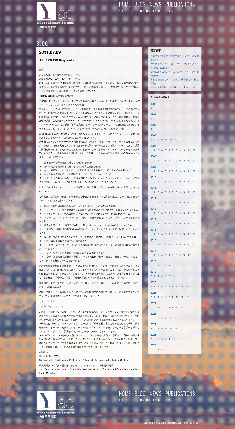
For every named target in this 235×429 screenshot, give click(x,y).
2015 (153, 230)
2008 (153, 156)
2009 (153, 167)
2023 (153, 314)
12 (176, 139)
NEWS (155, 4)
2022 (153, 303)
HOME (125, 4)
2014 (153, 219)
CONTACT (170, 11)
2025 (153, 334)
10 (166, 139)
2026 (153, 345)
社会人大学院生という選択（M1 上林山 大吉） (174, 87)
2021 (153, 293)
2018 (153, 261)
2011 (153, 188)
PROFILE (133, 11)
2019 (153, 272)
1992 (153, 104)
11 (171, 139)
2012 (153, 198)
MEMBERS (145, 11)
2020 (153, 282)
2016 (153, 240)
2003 (153, 125)
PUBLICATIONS (180, 4)
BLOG (140, 4)
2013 (153, 209)
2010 (153, 177)
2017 (153, 251)
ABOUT (122, 11)
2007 (153, 146)
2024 (153, 324)
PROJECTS (158, 11)
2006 (153, 135)
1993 (153, 114)
